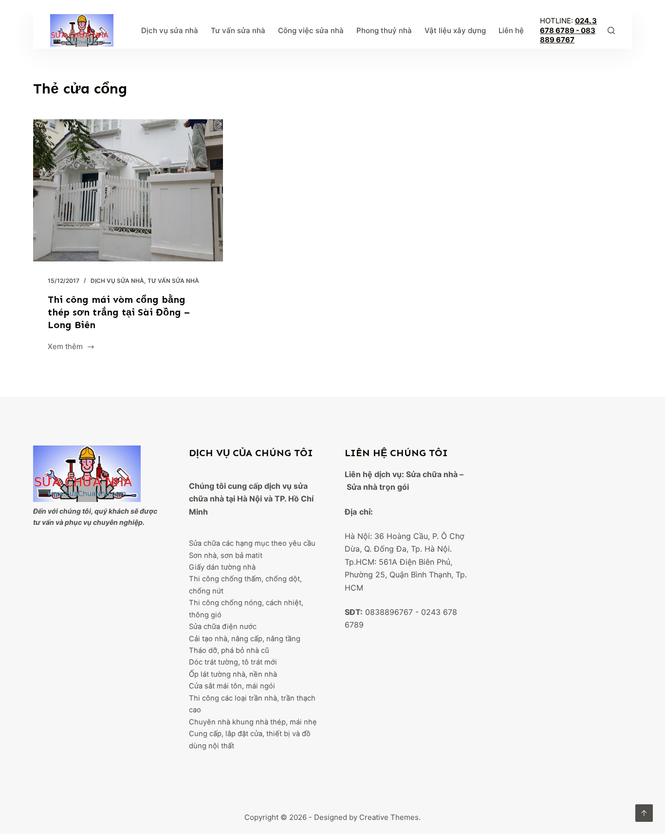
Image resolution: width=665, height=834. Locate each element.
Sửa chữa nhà (432, 474)
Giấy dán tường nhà (222, 567)
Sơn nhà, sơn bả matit (225, 555)
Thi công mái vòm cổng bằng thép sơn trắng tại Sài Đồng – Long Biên (119, 312)
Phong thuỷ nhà (384, 30)
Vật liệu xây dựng (455, 30)
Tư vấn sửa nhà (238, 30)
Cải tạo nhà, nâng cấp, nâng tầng (244, 638)
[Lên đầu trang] (644, 813)
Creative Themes (389, 817)
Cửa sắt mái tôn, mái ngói (232, 686)
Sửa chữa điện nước (223, 626)
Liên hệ (511, 30)
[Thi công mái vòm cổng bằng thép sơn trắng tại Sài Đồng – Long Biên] (128, 190)
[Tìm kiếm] (611, 30)
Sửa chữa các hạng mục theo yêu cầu (252, 543)
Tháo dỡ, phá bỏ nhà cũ (229, 650)
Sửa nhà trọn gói (378, 487)
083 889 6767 (567, 35)
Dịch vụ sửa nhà (169, 30)
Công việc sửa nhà (311, 30)
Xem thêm (65, 347)
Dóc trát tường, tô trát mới (233, 662)
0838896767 (389, 612)
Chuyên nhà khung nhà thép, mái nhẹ (253, 722)
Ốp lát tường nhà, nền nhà (233, 674)
